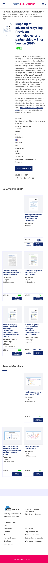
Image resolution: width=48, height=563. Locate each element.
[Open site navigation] (6, 4)
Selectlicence (38, 244)
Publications (8, 528)
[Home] (24, 4)
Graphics (7, 532)
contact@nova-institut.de (13, 514)
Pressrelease (28, 244)
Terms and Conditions (32, 535)
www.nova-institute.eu (11, 516)
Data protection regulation (34, 538)
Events (6, 525)
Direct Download (17, 298)
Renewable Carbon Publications (15, 12)
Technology (37, 12)
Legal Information (31, 532)
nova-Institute (8, 544)
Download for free (24, 168)
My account (29, 528)
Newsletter (7, 541)
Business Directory (10, 538)
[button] (10, 26)
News (5, 535)
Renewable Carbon (10, 522)
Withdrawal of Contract (33, 541)
